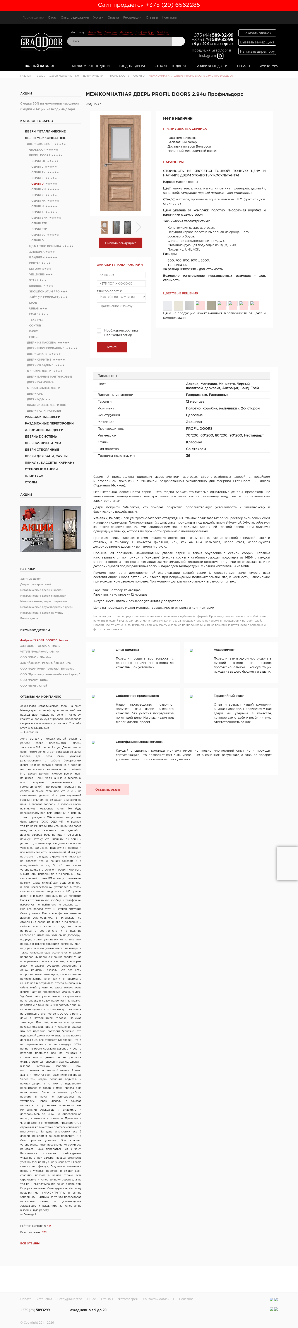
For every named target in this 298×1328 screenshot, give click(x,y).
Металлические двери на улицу (41, 613)
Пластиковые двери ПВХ (46, 405)
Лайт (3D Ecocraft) (44, 297)
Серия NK (38, 201)
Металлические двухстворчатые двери (46, 607)
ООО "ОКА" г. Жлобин (35, 657)
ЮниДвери (37, 286)
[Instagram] (271, 1299)
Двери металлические (45, 131)
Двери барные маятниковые (49, 377)
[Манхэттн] (189, 305)
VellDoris (37, 274)
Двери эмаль (37, 354)
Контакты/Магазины (158, 1299)
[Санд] (244, 303)
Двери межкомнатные (45, 138)
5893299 (35, 1310)
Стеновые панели (41, 469)
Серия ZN (38, 172)
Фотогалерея (128, 1299)
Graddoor (163, 32)
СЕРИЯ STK (39, 223)
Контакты (169, 17)
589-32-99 (212, 35)
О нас (52, 17)
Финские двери (39, 371)
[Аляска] (167, 305)
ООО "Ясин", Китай (33, 686)
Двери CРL (35, 394)
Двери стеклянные (42, 449)
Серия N (37, 206)
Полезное (186, 1299)
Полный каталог (40, 66)
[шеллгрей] (211, 305)
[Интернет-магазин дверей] (41, 42)
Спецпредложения (75, 17)
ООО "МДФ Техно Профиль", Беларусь (47, 669)
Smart (34, 303)
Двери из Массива (41, 343)
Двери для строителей (35, 584)
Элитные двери (30, 579)
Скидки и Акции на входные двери (47, 109)
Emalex (34, 314)
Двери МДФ (35, 399)
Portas (34, 263)
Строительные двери (43, 388)
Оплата (113, 17)
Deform (35, 269)
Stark (33, 280)
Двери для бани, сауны (46, 456)
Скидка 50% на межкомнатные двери (49, 103)
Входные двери (132, 66)
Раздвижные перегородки (49, 423)
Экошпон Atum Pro (44, 291)
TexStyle (36, 320)
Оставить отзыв (107, 790)
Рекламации (132, 17)
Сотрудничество (69, 1299)
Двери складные (40, 365)
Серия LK (38, 161)
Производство (33, 17)
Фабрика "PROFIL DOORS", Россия (44, 640)
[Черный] (200, 303)
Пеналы (243, 66)
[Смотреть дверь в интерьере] (287, 863)
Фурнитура (269, 66)
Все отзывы (30, 1243)
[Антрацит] (233, 303)
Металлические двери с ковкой (41, 590)
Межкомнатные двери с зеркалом (43, 601)
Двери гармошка (40, 382)
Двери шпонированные (45, 348)
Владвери (37, 257)
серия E (37, 178)
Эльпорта (110, 32)
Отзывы (152, 17)
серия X (37, 212)
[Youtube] (276, 1299)
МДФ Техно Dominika (45, 246)
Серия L (37, 167)
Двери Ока (95, 32)
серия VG (38, 235)
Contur (35, 326)
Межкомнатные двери (91, 66)
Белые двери (29, 618)
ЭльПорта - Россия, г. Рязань (40, 646)
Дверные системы (41, 436)
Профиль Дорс (144, 32)
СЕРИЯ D (37, 240)
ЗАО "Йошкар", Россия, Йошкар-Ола (45, 663)
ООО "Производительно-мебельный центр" (50, 674)
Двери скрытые (39, 360)
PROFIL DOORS (39, 155)
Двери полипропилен (44, 411)
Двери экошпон (39, 144)
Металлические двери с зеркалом (43, 596)
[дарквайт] (222, 303)
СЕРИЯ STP (39, 229)
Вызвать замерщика (120, 243)
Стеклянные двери (170, 66)
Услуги (98, 17)
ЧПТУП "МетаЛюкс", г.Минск (39, 652)
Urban (34, 309)
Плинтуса (34, 476)
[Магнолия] (178, 305)
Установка (44, 1299)
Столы (31, 482)
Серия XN (38, 189)
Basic (33, 331)
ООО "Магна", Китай (34, 680)
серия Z (37, 195)
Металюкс (126, 32)
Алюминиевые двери (44, 430)
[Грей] (254, 303)
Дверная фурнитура (43, 443)
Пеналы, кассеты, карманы (50, 463)
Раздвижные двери (211, 66)
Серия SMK (39, 218)
